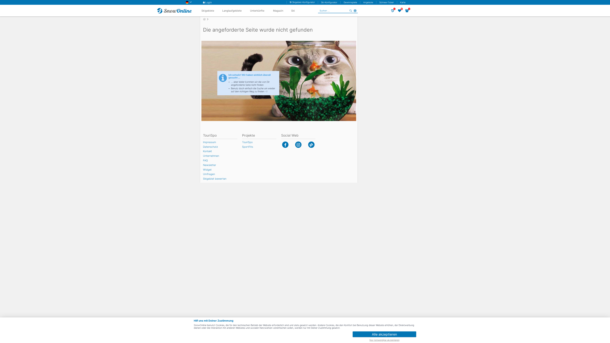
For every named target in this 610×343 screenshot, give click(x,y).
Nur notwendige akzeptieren (384, 340)
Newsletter (209, 165)
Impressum (209, 142)
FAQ (205, 160)
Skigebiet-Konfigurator (303, 2)
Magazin (278, 10)
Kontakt (207, 151)
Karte (403, 2)
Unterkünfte (257, 10)
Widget (207, 169)
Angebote (368, 2)
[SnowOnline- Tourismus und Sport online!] (205, 19)
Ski (293, 10)
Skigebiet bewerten (214, 178)
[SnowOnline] (174, 11)
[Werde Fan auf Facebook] (285, 144)
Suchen (351, 11)
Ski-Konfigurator (329, 2)
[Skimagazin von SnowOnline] (311, 144)
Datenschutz (210, 146)
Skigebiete (207, 10)
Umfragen (209, 174)
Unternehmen (211, 155)
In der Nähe (355, 11)
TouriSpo (247, 142)
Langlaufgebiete (232, 10)
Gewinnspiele (350, 2)
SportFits (247, 146)
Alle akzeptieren (384, 334)
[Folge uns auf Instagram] (298, 144)
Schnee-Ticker (386, 2)
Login (208, 2)
